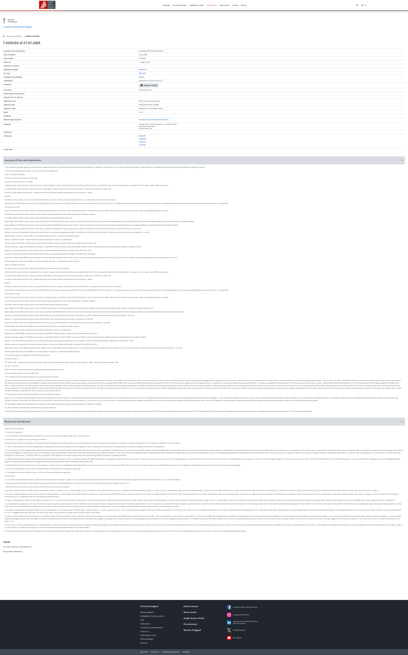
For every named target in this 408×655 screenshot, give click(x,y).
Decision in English (150, 85)
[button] (204, 160)
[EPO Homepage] (47, 5)
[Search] (357, 5)
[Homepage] (4, 36)
